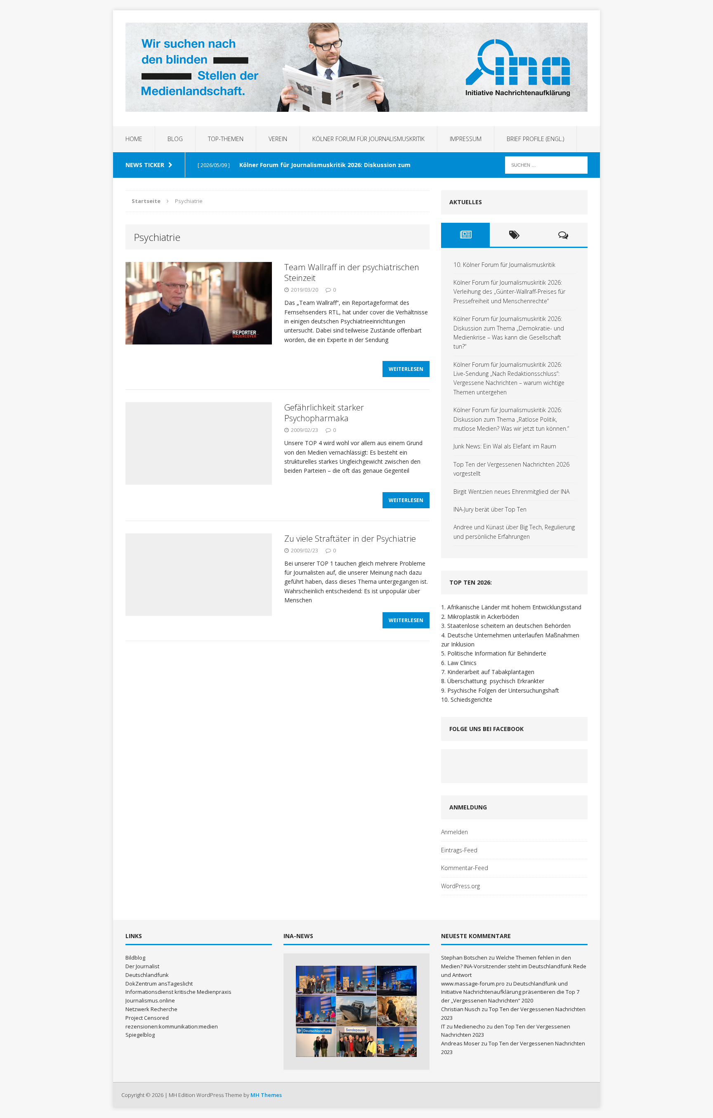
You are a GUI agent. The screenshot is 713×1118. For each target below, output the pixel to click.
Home (133, 139)
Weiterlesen (406, 369)
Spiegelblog (140, 1034)
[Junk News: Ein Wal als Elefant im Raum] (356, 1011)
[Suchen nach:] (546, 164)
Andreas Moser (460, 1043)
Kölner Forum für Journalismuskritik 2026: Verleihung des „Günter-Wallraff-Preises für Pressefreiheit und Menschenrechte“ (509, 291)
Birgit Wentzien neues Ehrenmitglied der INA (511, 491)
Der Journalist (142, 966)
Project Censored (147, 1017)
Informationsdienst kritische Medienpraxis (178, 991)
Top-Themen (225, 139)
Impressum (466, 139)
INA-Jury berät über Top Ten (489, 509)
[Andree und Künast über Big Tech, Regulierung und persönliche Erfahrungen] (397, 1042)
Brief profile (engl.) (535, 139)
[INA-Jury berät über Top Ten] (356, 1042)
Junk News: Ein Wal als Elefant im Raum (504, 446)
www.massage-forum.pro (473, 983)
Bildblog (135, 957)
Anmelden (454, 832)
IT (443, 1026)
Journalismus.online (150, 1000)
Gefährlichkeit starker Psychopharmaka (324, 413)
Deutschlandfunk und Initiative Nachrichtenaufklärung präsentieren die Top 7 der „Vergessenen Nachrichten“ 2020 (510, 992)
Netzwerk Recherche (151, 1009)
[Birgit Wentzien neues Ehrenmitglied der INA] (316, 1042)
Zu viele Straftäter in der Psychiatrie (350, 538)
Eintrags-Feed (459, 850)
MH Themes (266, 1095)
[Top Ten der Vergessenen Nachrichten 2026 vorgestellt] (397, 1011)
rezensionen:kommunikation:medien (171, 1026)
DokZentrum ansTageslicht (159, 983)
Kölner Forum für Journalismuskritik (368, 139)
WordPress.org (460, 886)
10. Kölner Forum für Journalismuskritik (504, 265)
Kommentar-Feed (464, 868)
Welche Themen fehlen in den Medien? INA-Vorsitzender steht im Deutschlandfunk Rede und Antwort (513, 966)
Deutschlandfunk (147, 975)
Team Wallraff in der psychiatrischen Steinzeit (351, 272)
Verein (278, 139)
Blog (175, 139)
